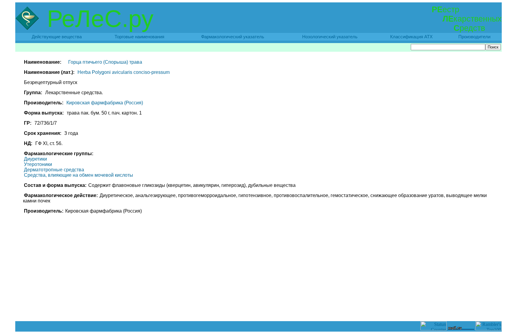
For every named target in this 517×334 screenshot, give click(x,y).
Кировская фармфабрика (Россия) (104, 102)
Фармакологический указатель (232, 36)
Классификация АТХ (411, 36)
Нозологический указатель (330, 36)
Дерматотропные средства (54, 169)
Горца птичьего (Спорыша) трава (105, 62)
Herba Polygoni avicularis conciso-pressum (123, 72)
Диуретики (35, 158)
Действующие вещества (57, 36)
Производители (474, 36)
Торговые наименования (139, 36)
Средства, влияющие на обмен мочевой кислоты (78, 175)
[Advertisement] (258, 307)
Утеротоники (38, 164)
